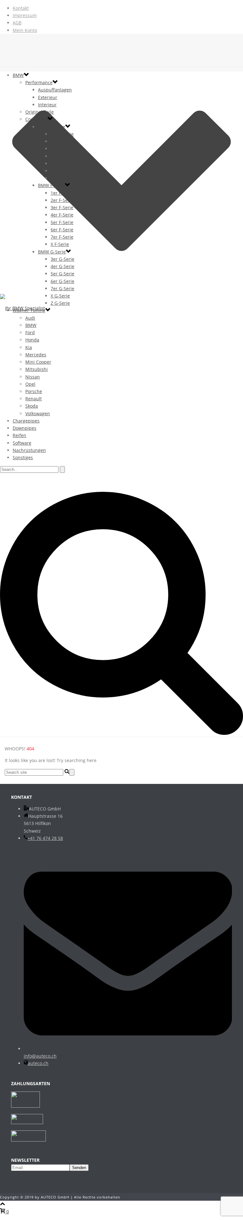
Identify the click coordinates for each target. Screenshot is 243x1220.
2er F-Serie (62, 200)
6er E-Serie (62, 156)
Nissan (32, 377)
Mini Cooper (38, 362)
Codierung (36, 119)
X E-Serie (60, 171)
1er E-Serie (62, 134)
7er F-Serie (62, 237)
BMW (18, 75)
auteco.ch (38, 1063)
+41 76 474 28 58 (45, 838)
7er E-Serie (62, 163)
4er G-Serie (62, 266)
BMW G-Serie (52, 252)
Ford (30, 332)
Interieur (47, 105)
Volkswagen (37, 413)
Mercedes (35, 355)
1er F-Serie (62, 193)
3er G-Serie (62, 259)
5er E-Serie (62, 149)
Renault (33, 399)
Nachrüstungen (29, 450)
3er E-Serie (62, 141)
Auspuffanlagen (55, 90)
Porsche (33, 391)
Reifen (19, 435)
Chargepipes (26, 421)
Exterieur (47, 97)
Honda (32, 340)
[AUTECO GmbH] (121, 308)
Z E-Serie (60, 178)
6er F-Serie (62, 230)
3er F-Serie (62, 207)
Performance (39, 82)
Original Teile (39, 112)
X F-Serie (60, 244)
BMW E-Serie (51, 127)
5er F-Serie (62, 222)
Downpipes (24, 428)
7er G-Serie (62, 288)
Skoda (31, 406)
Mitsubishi (36, 369)
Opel (30, 384)
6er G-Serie (62, 281)
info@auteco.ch (40, 1056)
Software (22, 443)
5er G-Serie (62, 274)
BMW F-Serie (51, 185)
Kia (28, 347)
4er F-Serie (62, 215)
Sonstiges (23, 457)
